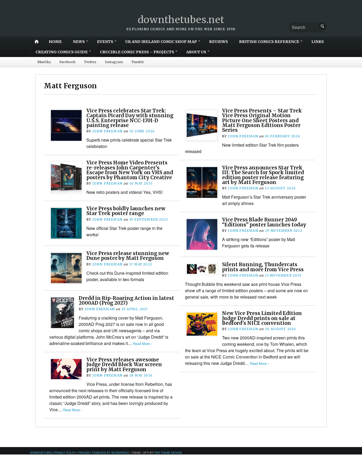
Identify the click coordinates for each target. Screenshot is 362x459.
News (79, 41)
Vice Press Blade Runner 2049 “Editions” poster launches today (264, 222)
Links (317, 41)
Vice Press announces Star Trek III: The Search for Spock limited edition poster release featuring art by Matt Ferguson (263, 175)
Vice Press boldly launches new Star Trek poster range (125, 211)
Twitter (90, 62)
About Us (196, 52)
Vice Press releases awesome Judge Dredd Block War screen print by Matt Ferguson (124, 365)
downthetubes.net (181, 20)
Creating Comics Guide (62, 52)
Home (55, 41)
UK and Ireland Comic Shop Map (161, 41)
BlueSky (44, 62)
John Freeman (107, 131)
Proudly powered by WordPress (103, 452)
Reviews (218, 41)
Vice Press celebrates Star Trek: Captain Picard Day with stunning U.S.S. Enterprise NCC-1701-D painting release (129, 118)
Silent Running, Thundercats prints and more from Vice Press (263, 266)
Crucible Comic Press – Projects (137, 52)
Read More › (142, 343)
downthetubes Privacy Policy (53, 452)
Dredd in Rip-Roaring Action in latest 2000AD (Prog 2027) (126, 300)
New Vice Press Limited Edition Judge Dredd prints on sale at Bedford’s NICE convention (262, 318)
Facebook (67, 62)
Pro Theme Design (168, 452)
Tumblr (137, 62)
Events (105, 41)
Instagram (114, 62)
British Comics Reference (269, 41)
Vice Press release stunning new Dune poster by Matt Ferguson (127, 255)
